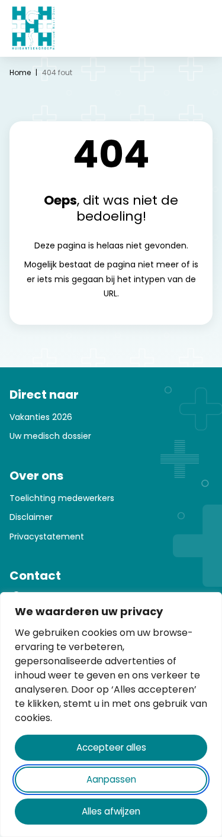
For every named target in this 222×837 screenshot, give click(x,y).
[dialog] (111, 714)
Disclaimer (31, 517)
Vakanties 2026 (40, 417)
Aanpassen (111, 779)
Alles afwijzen (111, 811)
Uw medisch (35, 436)
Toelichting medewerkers (61, 498)
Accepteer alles (111, 747)
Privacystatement (46, 536)
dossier (76, 436)
